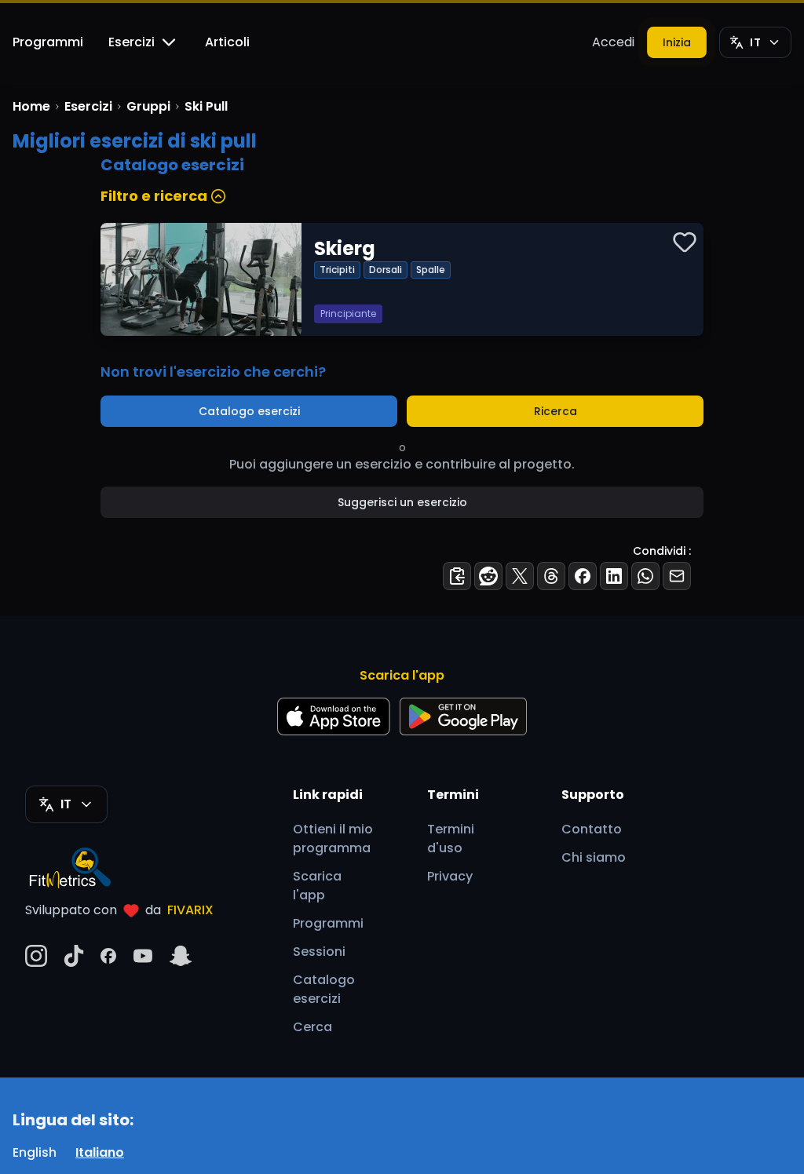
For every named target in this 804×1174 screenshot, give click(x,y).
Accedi (613, 42)
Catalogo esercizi (249, 411)
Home (31, 106)
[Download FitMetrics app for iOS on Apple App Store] (333, 716)
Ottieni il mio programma (333, 838)
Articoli (227, 42)
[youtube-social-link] (143, 955)
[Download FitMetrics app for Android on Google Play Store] (463, 716)
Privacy (450, 876)
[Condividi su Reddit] (488, 576)
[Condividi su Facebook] (582, 576)
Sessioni (319, 951)
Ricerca (555, 411)
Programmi (48, 42)
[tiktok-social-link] (74, 956)
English (35, 1152)
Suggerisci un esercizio (402, 502)
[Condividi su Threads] (551, 576)
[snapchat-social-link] (181, 956)
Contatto (591, 829)
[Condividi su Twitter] (520, 576)
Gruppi (148, 106)
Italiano (99, 1152)
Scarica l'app (317, 885)
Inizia (677, 42)
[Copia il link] (457, 576)
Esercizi (131, 42)
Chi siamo (593, 857)
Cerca (312, 1027)
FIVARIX (190, 910)
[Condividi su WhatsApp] (645, 576)
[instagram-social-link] (36, 956)
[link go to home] (73, 867)
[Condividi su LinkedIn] (614, 576)
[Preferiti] (685, 242)
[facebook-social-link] (108, 956)
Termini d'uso (450, 838)
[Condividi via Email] (677, 576)
